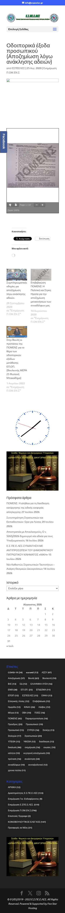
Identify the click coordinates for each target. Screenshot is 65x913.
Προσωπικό (16, 730)
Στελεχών (14, 735)
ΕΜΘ (12, 689)
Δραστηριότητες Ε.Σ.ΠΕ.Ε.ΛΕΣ (25, 793)
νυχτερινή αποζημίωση (36, 753)
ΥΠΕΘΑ (14, 741)
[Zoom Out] (36, 205)
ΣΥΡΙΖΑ (33, 730)
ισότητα (14, 753)
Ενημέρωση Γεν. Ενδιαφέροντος (25, 798)
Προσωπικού (34, 724)
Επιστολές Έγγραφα (19, 816)
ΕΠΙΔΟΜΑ (43, 689)
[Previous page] (10, 205)
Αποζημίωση (16, 678)
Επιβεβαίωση (41, 701)
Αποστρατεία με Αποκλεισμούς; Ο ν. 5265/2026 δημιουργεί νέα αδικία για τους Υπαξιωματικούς (29, 536)
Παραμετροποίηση (36, 718)
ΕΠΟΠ (13, 695)
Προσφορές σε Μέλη (20, 827)
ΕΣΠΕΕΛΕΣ (18, 68)
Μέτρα (13, 712)
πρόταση (14, 758)
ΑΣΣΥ (47, 672)
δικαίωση (14, 747)
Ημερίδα (14, 707)
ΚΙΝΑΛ (29, 707)
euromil (32, 672)
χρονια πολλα (17, 770)
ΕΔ (23, 683)
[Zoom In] (42, 205)
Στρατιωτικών (33, 735)
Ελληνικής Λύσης (18, 701)
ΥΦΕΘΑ (29, 741)
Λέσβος (44, 707)
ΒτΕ (12, 683)
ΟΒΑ (26, 712)
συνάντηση (32, 758)
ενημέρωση (32, 747)
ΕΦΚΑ (47, 695)
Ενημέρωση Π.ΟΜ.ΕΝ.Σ (22, 810)
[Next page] (16, 205)
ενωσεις (49, 747)
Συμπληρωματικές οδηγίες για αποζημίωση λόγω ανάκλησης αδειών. (16, 290)
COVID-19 (15, 672)
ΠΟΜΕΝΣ (15, 718)
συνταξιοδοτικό (37, 764)
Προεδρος (15, 724)
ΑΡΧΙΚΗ (14, 787)
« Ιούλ (9, 646)
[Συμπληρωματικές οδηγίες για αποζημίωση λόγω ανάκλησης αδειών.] (16, 275)
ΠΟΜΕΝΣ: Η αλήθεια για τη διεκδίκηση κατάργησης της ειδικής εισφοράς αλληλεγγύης (27, 507)
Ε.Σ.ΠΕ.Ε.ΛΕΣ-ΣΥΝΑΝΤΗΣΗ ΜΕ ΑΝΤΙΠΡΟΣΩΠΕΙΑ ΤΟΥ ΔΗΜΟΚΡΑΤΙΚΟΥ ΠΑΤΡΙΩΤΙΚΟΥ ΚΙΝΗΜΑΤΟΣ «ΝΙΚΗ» (29, 550)
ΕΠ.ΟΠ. (27, 689)
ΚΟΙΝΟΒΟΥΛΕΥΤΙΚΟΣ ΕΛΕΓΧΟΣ (27, 821)
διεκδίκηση (46, 741)
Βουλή (33, 678)
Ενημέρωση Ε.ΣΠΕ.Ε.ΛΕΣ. (23, 804)
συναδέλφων (16, 764)
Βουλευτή (49, 678)
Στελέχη (48, 730)
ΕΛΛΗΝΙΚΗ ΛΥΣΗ (41, 683)
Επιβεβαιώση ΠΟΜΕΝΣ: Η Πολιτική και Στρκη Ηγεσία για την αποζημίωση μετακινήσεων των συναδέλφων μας (41, 294)
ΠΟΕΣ (39, 712)
